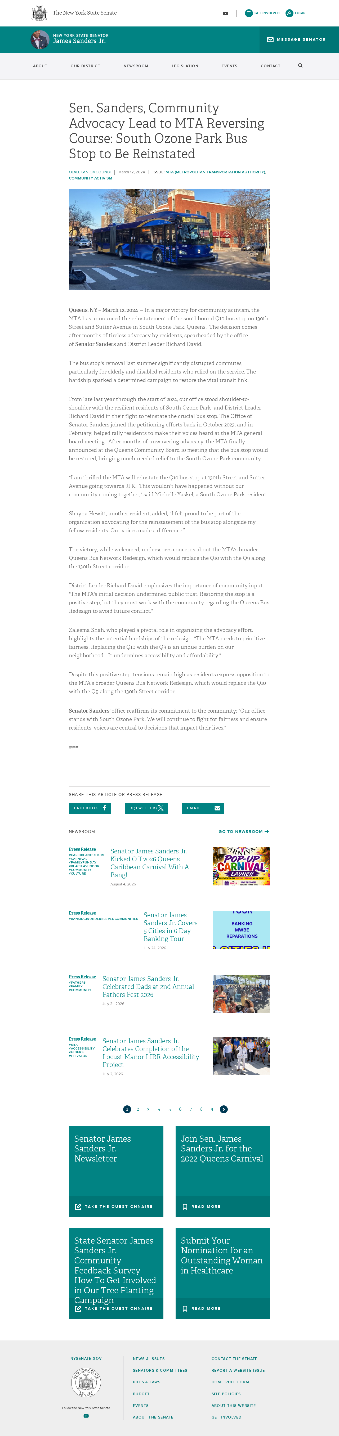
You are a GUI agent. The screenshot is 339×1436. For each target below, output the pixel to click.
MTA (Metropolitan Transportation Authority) (215, 172)
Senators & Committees (160, 1370)
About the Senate (153, 1417)
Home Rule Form (230, 1382)
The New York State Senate (85, 13)
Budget (141, 1394)
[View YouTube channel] (225, 13)
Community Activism (90, 178)
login (300, 13)
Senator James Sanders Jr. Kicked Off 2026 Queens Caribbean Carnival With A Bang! (149, 863)
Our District (85, 66)
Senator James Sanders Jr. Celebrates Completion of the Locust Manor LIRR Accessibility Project (150, 1053)
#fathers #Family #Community (80, 986)
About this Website (234, 1406)
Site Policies (226, 1394)
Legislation (185, 66)
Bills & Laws (147, 1382)
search (301, 66)
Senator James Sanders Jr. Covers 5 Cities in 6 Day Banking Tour (171, 927)
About (40, 66)
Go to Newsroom (241, 832)
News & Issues (149, 1359)
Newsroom (136, 66)
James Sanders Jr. (79, 41)
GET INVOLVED (227, 1417)
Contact (271, 66)
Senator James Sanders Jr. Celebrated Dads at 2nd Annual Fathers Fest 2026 (148, 987)
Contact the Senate (235, 1359)
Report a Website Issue (238, 1370)
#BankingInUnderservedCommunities (103, 919)
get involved (267, 13)
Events (229, 66)
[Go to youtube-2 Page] (86, 1416)
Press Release (82, 849)
